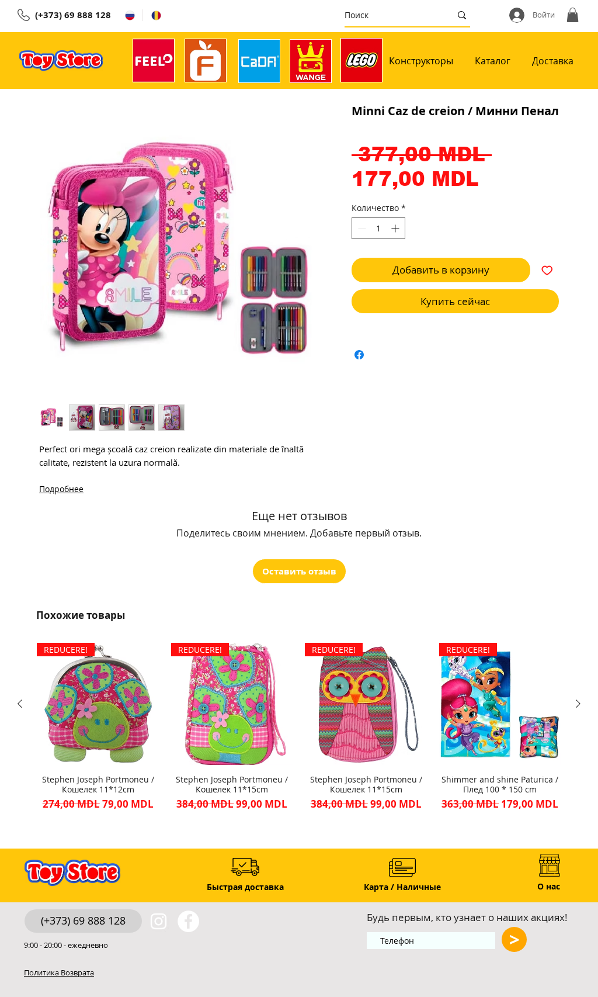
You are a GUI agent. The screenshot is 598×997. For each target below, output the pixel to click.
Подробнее (61, 488)
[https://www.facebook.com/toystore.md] (188, 921)
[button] (572, 15)
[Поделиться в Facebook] (359, 355)
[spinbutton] (378, 228)
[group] (299, 727)
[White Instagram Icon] (158, 921)
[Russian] (129, 15)
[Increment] (396, 228)
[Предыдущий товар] (20, 704)
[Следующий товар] (578, 704)
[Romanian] (155, 15)
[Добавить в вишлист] (547, 270)
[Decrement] (360, 228)
